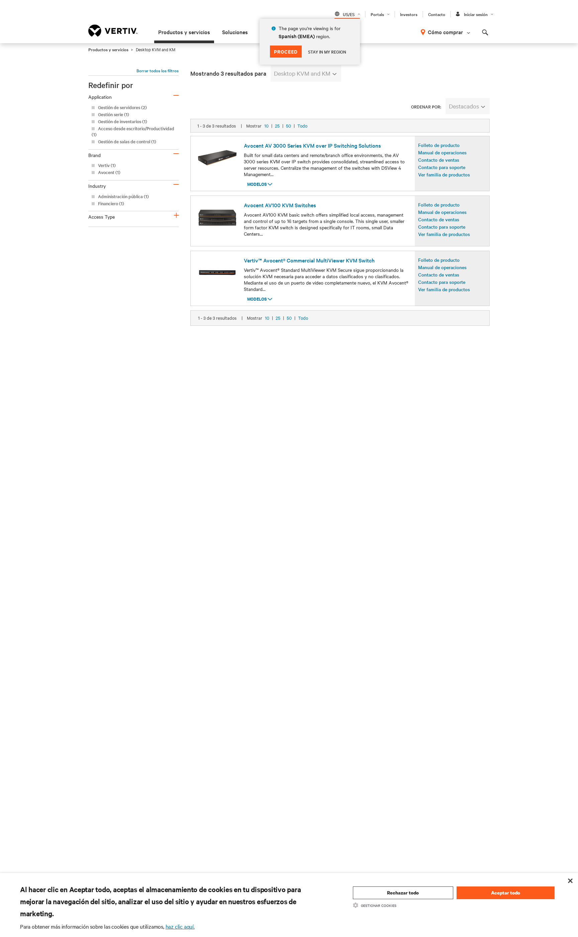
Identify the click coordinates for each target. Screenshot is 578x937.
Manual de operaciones (442, 152)
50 (288, 126)
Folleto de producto (439, 145)
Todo (302, 126)
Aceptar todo (505, 892)
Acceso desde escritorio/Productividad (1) (133, 131)
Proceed (286, 51)
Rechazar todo (403, 892)
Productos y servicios (184, 31)
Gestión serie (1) (113, 114)
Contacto (436, 14)
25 (277, 126)
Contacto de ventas (438, 159)
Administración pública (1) (123, 196)
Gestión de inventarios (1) (122, 121)
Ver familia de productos (444, 174)
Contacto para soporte (441, 167)
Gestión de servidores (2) (122, 107)
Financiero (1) (111, 203)
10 (266, 126)
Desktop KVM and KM (302, 73)
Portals (377, 14)
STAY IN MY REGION (327, 52)
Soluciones (235, 31)
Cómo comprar (445, 31)
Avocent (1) (109, 172)
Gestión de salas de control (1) (127, 141)
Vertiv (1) (107, 165)
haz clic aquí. (180, 926)
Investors (408, 14)
